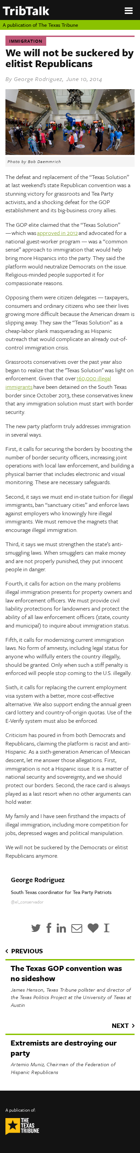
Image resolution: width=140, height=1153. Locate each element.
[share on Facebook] (49, 928)
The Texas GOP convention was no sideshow (66, 973)
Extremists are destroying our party (64, 1047)
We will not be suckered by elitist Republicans (69, 58)
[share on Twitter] (36, 928)
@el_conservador (27, 901)
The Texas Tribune (58, 24)
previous (27, 950)
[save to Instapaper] (106, 928)
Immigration (25, 41)
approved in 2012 (57, 232)
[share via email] (76, 928)
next (120, 1025)
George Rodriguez (38, 79)
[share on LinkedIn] (61, 928)
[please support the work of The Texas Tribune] (93, 928)
